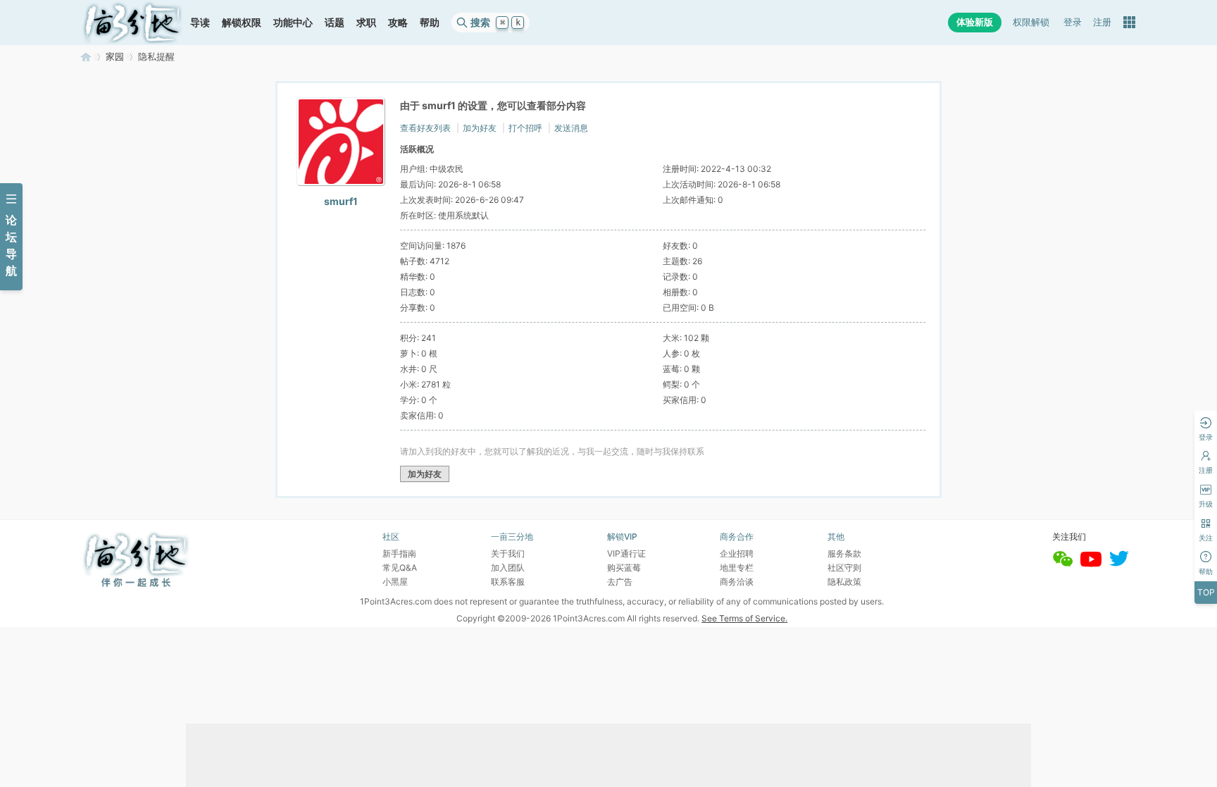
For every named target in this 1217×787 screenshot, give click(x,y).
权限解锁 (1031, 22)
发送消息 (571, 128)
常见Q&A (399, 567)
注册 (1102, 22)
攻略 (398, 22)
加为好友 (480, 128)
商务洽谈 (737, 581)
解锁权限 (241, 22)
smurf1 (341, 201)
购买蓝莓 (624, 567)
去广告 (619, 581)
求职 (366, 22)
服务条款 (844, 553)
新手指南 (399, 553)
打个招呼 (525, 128)
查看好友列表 (425, 128)
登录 (1072, 22)
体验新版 (974, 22)
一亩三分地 (86, 57)
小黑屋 (395, 581)
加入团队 (508, 567)
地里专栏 (737, 567)
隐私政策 (844, 581)
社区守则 (844, 567)
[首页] (132, 22)
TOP (1206, 592)
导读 (200, 22)
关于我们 (508, 553)
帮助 (429, 22)
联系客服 (508, 581)
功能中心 (293, 22)
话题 (334, 22)
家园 (115, 56)
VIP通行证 (626, 553)
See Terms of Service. (744, 618)
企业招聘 (737, 553)
